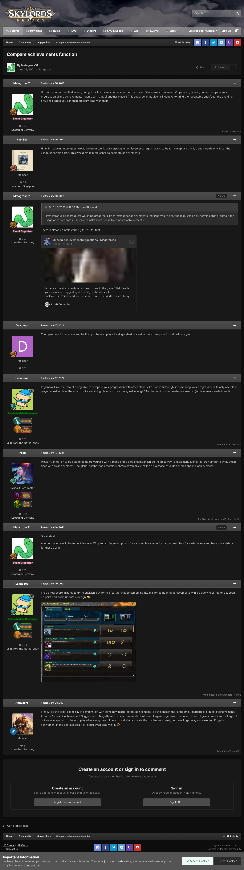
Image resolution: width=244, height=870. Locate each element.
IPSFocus (23, 845)
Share (202, 67)
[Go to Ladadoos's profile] (22, 399)
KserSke (226, 131)
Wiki (136, 30)
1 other (228, 519)
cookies (26, 861)
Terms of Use (32, 865)
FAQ (73, 30)
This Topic (223, 13)
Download (36, 30)
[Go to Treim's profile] (22, 473)
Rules (56, 30)
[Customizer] (237, 31)
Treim (22, 452)
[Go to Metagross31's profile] (11, 67)
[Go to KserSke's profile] (22, 160)
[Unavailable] (88, 641)
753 (23, 126)
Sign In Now (176, 802)
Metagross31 (29, 65)
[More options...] (234, 83)
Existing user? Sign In (202, 30)
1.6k (24, 513)
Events (154, 30)
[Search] (237, 13)
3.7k (24, 439)
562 (24, 368)
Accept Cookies (199, 861)
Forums (14, 30)
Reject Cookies (227, 861)
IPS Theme (8, 845)
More (172, 30)
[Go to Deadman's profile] (22, 346)
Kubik (211, 519)
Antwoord (227, 694)
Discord (91, 30)
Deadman (22, 325)
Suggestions (46, 69)
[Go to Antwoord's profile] (22, 723)
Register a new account (67, 802)
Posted (52, 83)
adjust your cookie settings (117, 861)
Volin (217, 519)
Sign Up (226, 30)
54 (24, 182)
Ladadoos (21, 378)
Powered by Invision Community (224, 848)
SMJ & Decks (115, 30)
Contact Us (12, 848)
